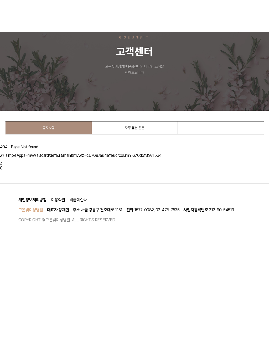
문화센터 (199, 7)
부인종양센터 (139, 7)
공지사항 (48, 128)
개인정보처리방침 (32, 199)
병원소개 (67, 7)
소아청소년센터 (171, 7)
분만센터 (90, 7)
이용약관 (58, 199)
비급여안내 (78, 199)
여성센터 (113, 7)
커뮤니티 (67, 23)
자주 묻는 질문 (134, 128)
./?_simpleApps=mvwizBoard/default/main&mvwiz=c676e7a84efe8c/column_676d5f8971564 (81, 155)
